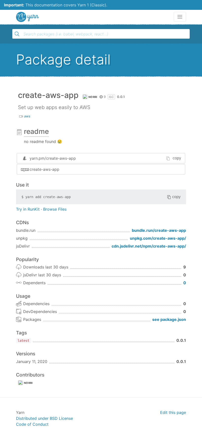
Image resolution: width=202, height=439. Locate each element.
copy (177, 158)
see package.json (169, 319)
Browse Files (55, 209)
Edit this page (173, 412)
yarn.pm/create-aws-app (53, 158)
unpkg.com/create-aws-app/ (158, 238)
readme (36, 131)
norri (92, 97)
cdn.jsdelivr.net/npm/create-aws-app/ (149, 246)
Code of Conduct (32, 424)
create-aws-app (44, 169)
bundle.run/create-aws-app (159, 230)
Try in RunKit (28, 209)
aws (27, 116)
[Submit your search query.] (17, 34)
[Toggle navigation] (180, 17)
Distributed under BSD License (44, 418)
